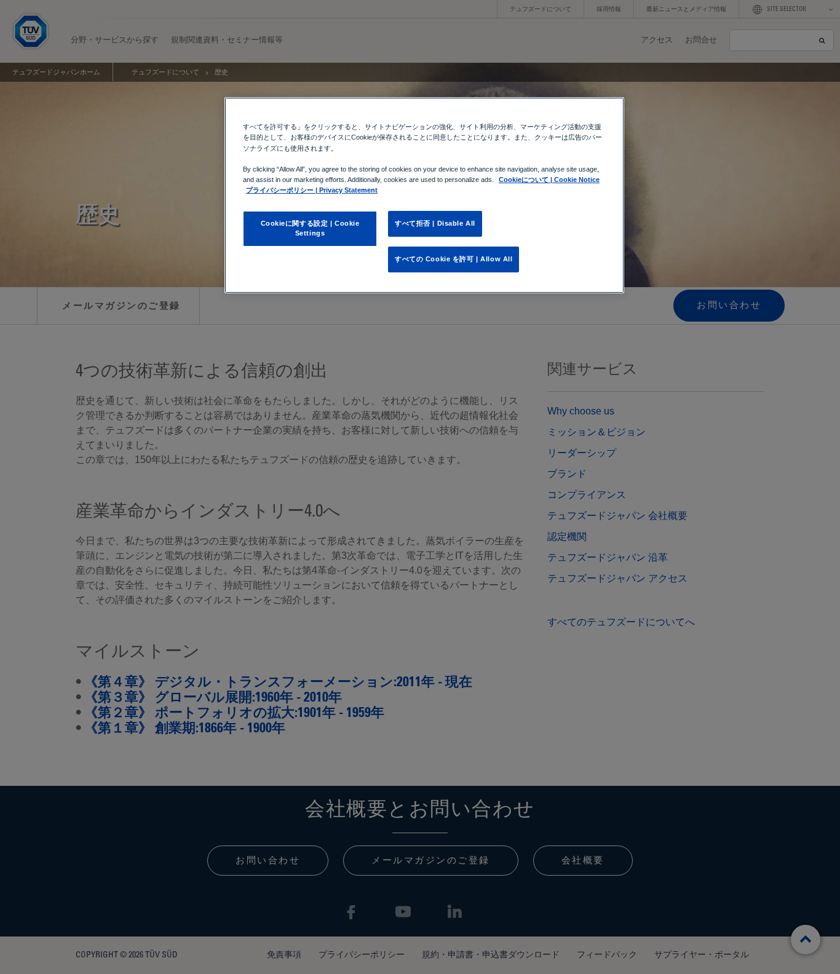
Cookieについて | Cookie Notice (549, 179)
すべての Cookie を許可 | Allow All (453, 259)
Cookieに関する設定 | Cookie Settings (310, 228)
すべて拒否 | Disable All (435, 223)
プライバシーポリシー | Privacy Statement (312, 190)
